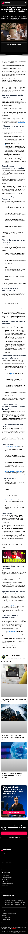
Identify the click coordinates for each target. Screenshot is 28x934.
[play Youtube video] (14, 556)
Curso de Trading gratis (6, 862)
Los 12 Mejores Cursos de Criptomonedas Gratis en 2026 (12, 900)
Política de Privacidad (6, 919)
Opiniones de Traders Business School (9, 913)
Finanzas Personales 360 (6, 890)
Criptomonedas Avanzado (6, 877)
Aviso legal (4, 915)
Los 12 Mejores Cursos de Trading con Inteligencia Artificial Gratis (13, 905)
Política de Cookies (5, 921)
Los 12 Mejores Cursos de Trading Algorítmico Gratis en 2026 (13, 902)
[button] (3, 45)
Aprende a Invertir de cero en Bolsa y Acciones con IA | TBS (13, 864)
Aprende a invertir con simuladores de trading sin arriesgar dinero (14, 700)
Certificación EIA (5, 885)
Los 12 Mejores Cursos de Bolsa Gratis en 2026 (10, 898)
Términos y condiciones (6, 917)
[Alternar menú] (25, 2)
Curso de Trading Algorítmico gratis (8, 866)
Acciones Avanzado (5, 879)
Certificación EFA (5, 887)
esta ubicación (13, 928)
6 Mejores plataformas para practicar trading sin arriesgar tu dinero (13, 737)
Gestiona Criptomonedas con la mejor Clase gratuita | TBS (12, 867)
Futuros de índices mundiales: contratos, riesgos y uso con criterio (12, 775)
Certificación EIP (5, 889)
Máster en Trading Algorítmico (7, 883)
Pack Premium (5, 881)
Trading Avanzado (5, 875)
